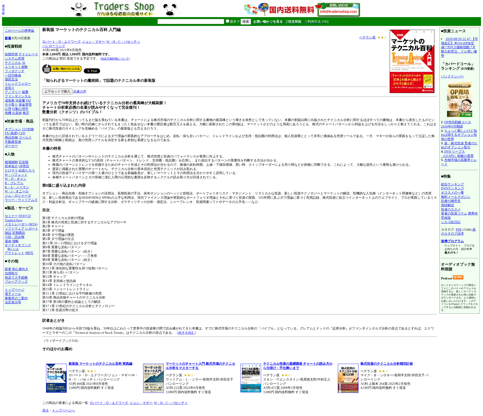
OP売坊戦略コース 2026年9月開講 (456, 124)
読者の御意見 (451, 201)
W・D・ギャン (15, 179)
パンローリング (53, 46)
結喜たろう (27, 170)
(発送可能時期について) (115, 58)
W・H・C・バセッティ (123, 42)
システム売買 (14, 58)
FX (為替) (11, 133)
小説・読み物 (14, 237)
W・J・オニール (17, 191)
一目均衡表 (13, 75)
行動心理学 (20, 109)
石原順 (23, 162)
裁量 (25, 92)
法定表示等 (13, 302)
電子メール (13, 294)
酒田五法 (11, 79)
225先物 (28, 129)
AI (23, 63)
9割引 (29, 253)
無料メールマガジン (455, 197)
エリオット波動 (16, 67)
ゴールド (25, 137)
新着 (8, 38)
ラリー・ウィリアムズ (21, 200)
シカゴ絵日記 (451, 222)
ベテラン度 (367, 37)
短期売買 (11, 54)
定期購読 (18, 233)
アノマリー (13, 92)
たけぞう (11, 170)
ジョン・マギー (93, 42)
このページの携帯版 (19, 30)
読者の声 (79, 91)
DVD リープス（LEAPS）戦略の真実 (457, 154)
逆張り (10, 88)
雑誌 (8, 233)
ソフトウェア (14, 228)
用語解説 (447, 205)
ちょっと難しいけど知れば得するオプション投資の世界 (459, 135)
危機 (8, 113)
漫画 (8, 241)
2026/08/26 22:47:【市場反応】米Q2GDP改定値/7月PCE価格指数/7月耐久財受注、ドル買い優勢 (459, 47)
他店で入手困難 (16, 277)
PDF (459, 229)
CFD (22, 133)
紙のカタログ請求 (458, 232)
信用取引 (11, 273)
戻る (45, 410)
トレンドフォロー (18, 84)
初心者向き (20, 269)
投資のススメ (451, 209)
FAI (28, 100)
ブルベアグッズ (16, 281)
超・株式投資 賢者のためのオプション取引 (459, 145)
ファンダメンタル (18, 96)
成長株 (10, 100)
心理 (8, 109)
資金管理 (25, 104)
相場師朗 (11, 162)
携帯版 (3, 9)
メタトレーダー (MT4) (21, 224)
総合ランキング (452, 184)
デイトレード (28, 54)
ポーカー (11, 146)
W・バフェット (16, 175)
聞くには (13, 249)
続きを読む (186, 333)
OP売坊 (24, 166)
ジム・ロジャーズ (18, 195)
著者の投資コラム (454, 213)
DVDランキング (452, 188)
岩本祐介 (11, 166)
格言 (26, 113)
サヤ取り (11, 104)
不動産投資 (13, 142)
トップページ (14, 290)
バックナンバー (452, 76)
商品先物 (11, 137)
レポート (31, 228)
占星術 (17, 113)
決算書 (20, 100)
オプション (13, 129)
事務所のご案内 (16, 298)
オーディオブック (18, 245)
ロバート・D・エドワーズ (61, 42)
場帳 (15, 241)
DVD (22, 216)
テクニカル (13, 63)
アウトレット (14, 253)
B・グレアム (14, 183)
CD (28, 216)
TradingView (13, 220)
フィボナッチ (14, 71)
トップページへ (63, 410)
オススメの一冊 (452, 192)
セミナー (11, 216)
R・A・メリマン (17, 187)
